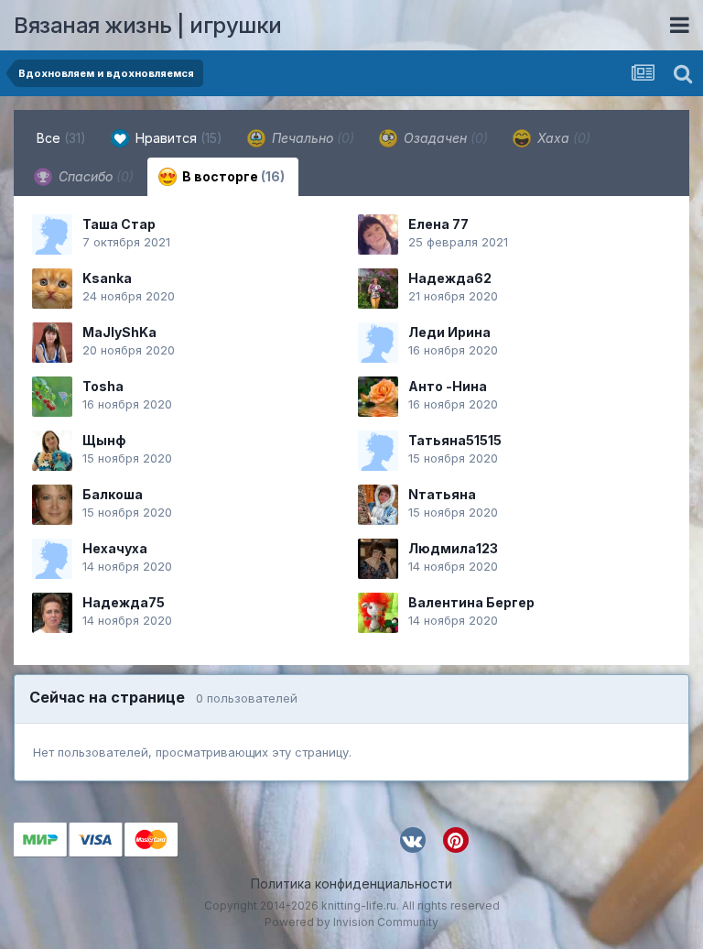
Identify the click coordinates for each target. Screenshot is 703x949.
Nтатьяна (442, 494)
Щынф (103, 440)
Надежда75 (123, 602)
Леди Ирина (449, 332)
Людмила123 (453, 548)
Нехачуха (114, 548)
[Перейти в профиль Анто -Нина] (378, 396)
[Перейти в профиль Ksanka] (52, 288)
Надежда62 (450, 278)
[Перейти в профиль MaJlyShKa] (52, 342)
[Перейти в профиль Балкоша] (52, 505)
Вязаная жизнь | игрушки (148, 25)
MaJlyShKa (119, 332)
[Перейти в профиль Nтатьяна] (378, 505)
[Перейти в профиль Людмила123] (378, 559)
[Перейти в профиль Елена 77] (378, 234)
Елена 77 (438, 224)
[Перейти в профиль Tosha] (52, 396)
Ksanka (107, 278)
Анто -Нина (447, 386)
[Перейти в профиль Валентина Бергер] (378, 613)
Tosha (103, 386)
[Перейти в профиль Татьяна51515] (378, 451)
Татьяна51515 (455, 440)
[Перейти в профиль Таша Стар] (52, 234)
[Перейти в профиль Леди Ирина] (378, 342)
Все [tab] (61, 138)
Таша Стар (119, 224)
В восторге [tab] (232, 176)
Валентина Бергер (471, 602)
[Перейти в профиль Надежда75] (52, 613)
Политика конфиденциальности (351, 883)
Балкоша (112, 494)
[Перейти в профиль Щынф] (52, 451)
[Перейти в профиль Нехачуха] (52, 559)
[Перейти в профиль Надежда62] (378, 288)
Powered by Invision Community (351, 922)
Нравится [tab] (177, 138)
